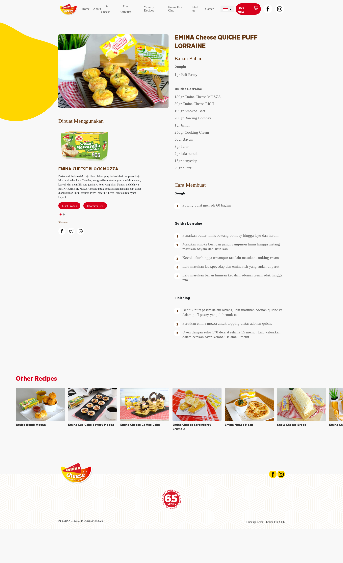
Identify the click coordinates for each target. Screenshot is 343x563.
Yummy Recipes (149, 9)
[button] (61, 214)
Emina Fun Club (175, 9)
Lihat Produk (69, 206)
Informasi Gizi (95, 206)
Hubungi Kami (254, 522)
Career (209, 9)
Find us (195, 9)
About (97, 9)
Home (86, 9)
